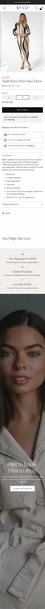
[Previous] (7, 2)
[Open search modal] (36, 8)
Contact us (31, 146)
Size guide (9, 102)
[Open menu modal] (4, 8)
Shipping (5, 127)
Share (7, 213)
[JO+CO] (22, 8)
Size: (5, 93)
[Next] (37, 2)
